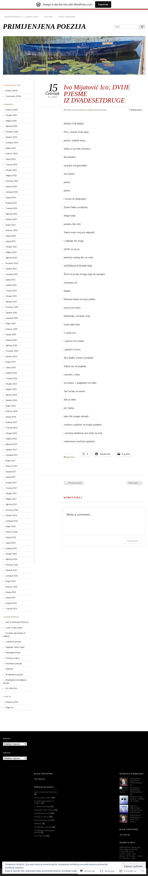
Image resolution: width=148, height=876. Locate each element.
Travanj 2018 (11, 428)
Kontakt (48, 17)
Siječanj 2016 (11, 559)
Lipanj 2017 (11, 477)
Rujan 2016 (11, 526)
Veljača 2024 (11, 175)
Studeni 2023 (11, 186)
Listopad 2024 (12, 142)
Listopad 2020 (12, 318)
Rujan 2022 (11, 225)
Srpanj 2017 (11, 472)
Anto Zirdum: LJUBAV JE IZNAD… (137, 799)
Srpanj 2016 (11, 537)
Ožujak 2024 (11, 170)
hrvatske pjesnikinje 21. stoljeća (44, 802)
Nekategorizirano (97, 110)
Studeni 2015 (11, 570)
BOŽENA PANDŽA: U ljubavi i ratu (22, 17)
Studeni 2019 (11, 356)
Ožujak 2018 (11, 433)
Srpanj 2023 (11, 197)
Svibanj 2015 (11, 603)
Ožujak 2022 (11, 247)
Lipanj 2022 (11, 241)
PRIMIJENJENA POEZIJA (44, 26)
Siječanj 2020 (11, 345)
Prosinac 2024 (12, 132)
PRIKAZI (9, 669)
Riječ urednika (67, 17)
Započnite (103, 4)
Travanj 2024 (11, 164)
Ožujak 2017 (11, 493)
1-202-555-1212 (126, 852)
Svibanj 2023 (11, 203)
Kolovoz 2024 (12, 153)
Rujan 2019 (11, 362)
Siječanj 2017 (11, 504)
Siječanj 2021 (11, 302)
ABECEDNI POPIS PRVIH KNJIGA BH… (136, 810)
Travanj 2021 (11, 291)
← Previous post (74, 483)
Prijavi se (10, 707)
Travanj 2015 (11, 608)
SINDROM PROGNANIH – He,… (137, 783)
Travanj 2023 (11, 208)
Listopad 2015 (12, 576)
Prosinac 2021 (12, 263)
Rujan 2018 (11, 406)
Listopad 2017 (12, 455)
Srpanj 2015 (11, 592)
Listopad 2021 (12, 274)
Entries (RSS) (12, 91)
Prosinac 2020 (12, 307)
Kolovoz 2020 (12, 329)
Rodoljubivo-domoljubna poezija (44, 831)
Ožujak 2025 (11, 115)
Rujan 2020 (11, 323)
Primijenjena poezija (14, 674)
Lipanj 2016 (11, 543)
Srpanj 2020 (11, 334)
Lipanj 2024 (11, 159)
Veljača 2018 (11, 439)
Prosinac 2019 (12, 351)
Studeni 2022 (11, 219)
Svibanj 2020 (11, 340)
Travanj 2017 (11, 488)
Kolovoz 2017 (12, 466)
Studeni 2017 (11, 450)
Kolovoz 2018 (12, 411)
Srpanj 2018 (11, 417)
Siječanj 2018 (11, 444)
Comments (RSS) (13, 96)
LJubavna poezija (13, 641)
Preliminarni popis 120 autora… (135, 819)
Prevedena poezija (14, 663)
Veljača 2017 (11, 499)
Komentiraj (136, 110)
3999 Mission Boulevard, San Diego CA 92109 (130, 848)
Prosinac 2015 (12, 565)
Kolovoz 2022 (12, 230)
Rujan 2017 (11, 461)
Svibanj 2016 (11, 548)
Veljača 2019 (11, 389)
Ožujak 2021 (11, 296)
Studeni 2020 (11, 313)
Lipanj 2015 (11, 597)
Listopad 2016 (12, 521)
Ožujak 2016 (11, 554)
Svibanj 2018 (11, 422)
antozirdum (80, 110)
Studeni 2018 (11, 400)
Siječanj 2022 (11, 258)
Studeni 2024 (11, 137)
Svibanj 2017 (11, 483)
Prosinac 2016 (12, 510)
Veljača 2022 (11, 252)
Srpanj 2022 (11, 236)
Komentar (132, 540)
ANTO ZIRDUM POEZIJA (17, 622)
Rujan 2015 (11, 581)
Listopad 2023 (12, 192)
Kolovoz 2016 (12, 532)
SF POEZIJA (11, 688)
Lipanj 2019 (11, 367)
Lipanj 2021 (11, 280)
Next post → (134, 483)
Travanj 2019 (11, 378)
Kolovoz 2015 (12, 587)
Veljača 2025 (11, 121)
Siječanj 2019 (11, 395)
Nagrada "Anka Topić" (15, 647)
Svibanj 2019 (11, 373)
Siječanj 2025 (11, 126)
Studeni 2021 (11, 269)
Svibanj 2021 (11, 285)
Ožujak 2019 (11, 384)
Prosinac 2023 (12, 181)
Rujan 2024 (11, 148)
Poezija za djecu (13, 658)
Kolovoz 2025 (12, 110)
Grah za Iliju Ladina (14, 628)
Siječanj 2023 (11, 214)
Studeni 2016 (11, 515)
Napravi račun (12, 702)
